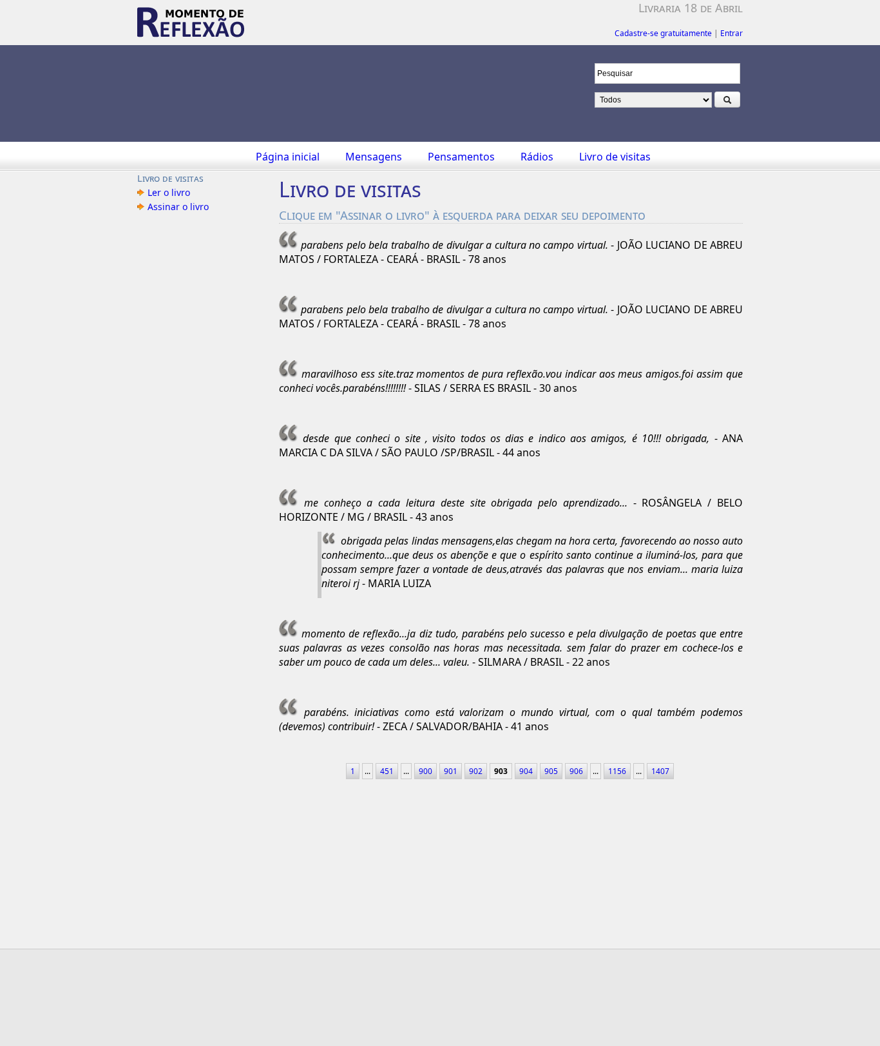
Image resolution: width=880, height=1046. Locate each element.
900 (425, 771)
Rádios (537, 157)
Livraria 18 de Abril (690, 7)
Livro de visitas (615, 157)
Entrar (731, 33)
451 (387, 771)
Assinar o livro (178, 206)
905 (551, 771)
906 (576, 771)
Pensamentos (461, 157)
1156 (617, 771)
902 (475, 771)
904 (526, 771)
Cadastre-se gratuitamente (663, 33)
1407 (660, 771)
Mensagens (373, 157)
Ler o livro (169, 192)
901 (450, 771)
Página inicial (288, 157)
